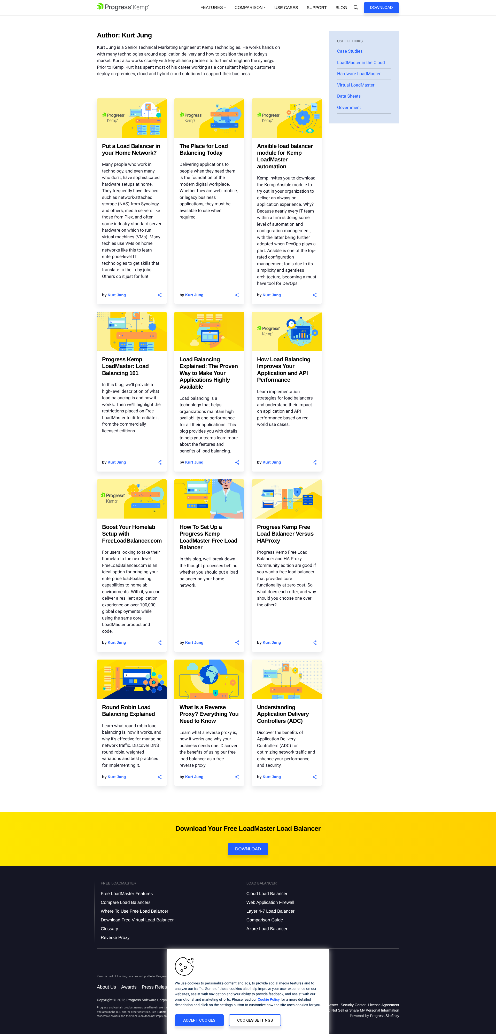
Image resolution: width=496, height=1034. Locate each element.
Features (211, 7)
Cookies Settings (255, 1020)
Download (381, 7)
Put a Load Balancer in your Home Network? (131, 149)
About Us (106, 987)
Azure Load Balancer (267, 928)
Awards (129, 987)
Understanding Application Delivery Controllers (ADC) (283, 714)
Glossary (109, 928)
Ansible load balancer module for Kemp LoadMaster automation (285, 156)
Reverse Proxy (115, 937)
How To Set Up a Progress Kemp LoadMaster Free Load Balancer (208, 537)
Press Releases (158, 987)
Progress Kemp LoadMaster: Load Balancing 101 (125, 366)
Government (349, 107)
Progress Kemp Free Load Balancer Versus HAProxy (285, 534)
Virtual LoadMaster (356, 85)
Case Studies (350, 51)
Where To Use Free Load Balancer (134, 911)
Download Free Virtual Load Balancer (137, 920)
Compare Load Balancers (126, 902)
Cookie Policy (269, 1000)
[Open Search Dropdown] (356, 7)
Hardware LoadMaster (359, 73)
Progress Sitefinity (384, 1016)
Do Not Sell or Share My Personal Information (362, 1010)
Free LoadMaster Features (127, 893)
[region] (248, 991)
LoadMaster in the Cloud (361, 62)
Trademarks (164, 1012)
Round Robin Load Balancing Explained (128, 710)
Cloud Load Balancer (267, 893)
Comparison (249, 7)
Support (317, 8)
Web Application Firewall (270, 902)
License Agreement (383, 1005)
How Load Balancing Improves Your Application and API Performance (283, 369)
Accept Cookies (199, 1020)
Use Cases (286, 8)
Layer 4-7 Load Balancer (270, 911)
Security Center (353, 1005)
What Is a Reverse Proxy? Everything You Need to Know (209, 714)
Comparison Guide (264, 920)
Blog (341, 8)
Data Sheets (349, 96)
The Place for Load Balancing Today (204, 149)
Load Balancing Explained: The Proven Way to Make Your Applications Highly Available (209, 373)
